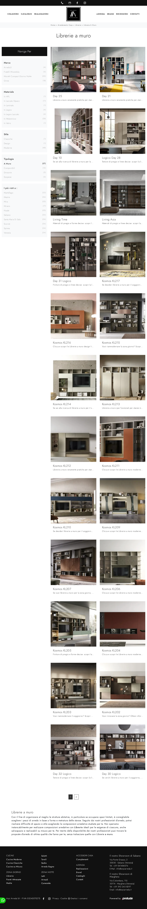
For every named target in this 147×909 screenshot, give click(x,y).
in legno (8, 109)
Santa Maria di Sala (12, 219)
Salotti (44, 855)
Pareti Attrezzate (13, 879)
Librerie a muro (90, 25)
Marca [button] (7, 62)
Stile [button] (6, 134)
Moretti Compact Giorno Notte (17, 76)
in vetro (7, 123)
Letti (43, 876)
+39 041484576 (120, 865)
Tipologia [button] (9, 159)
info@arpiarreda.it (124, 868)
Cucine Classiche (14, 863)
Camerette (46, 883)
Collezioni (13, 14)
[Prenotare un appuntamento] (69, 3)
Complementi (82, 859)
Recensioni (122, 14)
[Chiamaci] (62, 3)
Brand (110, 14)
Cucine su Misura (14, 866)
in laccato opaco (12, 101)
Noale (6, 210)
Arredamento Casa (65, 25)
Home (53, 25)
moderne (8, 147)
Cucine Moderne (14, 859)
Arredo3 (8, 67)
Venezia (7, 232)
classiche (8, 139)
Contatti (135, 14)
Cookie (64, 898)
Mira (6, 201)
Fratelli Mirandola (11, 71)
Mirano (7, 206)
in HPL (7, 96)
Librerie (78, 25)
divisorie (8, 172)
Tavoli (44, 859)
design (7, 143)
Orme (6, 80)
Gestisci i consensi (79, 898)
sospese (7, 177)
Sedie (44, 863)
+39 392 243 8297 (122, 886)
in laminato (9, 105)
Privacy (56, 898)
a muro (7, 163)
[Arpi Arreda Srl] (73, 14)
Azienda (100, 14)
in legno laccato (11, 114)
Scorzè (7, 223)
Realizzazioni (41, 14)
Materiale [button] (9, 91)
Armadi (44, 879)
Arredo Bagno (47, 866)
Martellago (8, 192)
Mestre (7, 197)
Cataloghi (26, 14)
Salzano (7, 215)
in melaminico (10, 118)
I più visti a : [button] (10, 188)
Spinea (7, 228)
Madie (9, 883)
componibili (9, 168)
